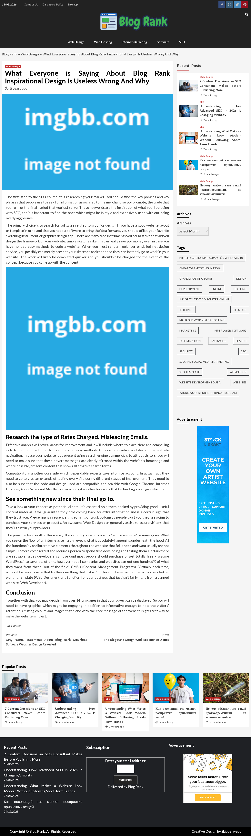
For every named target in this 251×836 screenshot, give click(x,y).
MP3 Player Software (230, 330)
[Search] (246, 14)
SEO (182, 42)
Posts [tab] (196, 65)
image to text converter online (204, 299)
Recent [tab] (183, 65)
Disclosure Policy (53, 4)
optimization (190, 341)
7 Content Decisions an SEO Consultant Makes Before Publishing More (220, 86)
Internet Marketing (134, 42)
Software (163, 42)
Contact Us (31, 4)
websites (239, 382)
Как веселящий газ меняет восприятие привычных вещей (220, 164)
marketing (187, 330)
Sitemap (73, 4)
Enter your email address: (125, 761)
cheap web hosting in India (200, 268)
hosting (240, 289)
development (189, 289)
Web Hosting (103, 42)
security (186, 351)
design (17, 625)
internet (186, 309)
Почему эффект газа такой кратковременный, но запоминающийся (220, 189)
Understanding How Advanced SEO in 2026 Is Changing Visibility (220, 110)
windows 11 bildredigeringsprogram (208, 392)
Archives (184, 223)
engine (217, 289)
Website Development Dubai (200, 382)
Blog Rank (9, 54)
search (241, 341)
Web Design (76, 42)
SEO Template (189, 372)
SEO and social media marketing (204, 361)
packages (218, 341)
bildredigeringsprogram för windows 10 (211, 257)
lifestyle (239, 309)
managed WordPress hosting (202, 320)
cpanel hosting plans (196, 278)
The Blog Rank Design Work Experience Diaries (136, 637)
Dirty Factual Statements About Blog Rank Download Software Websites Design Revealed (46, 639)
